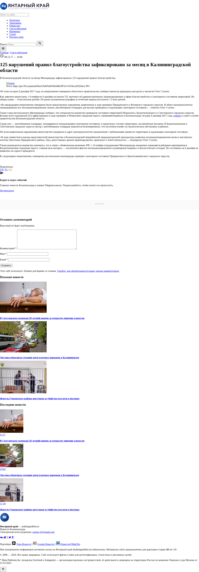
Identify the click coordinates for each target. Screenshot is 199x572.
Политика (14, 20)
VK (2, 169)
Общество (14, 25)
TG (6, 169)
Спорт (12, 34)
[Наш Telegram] (4, 537)
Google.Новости (45, 544)
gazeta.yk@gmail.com (43, 532)
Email (4, 259)
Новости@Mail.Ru (70, 544)
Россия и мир (16, 37)
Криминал (14, 31)
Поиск (3, 44)
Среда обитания (17, 28)
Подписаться (7, 190)
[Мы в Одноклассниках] (7, 537)
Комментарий (8, 248)
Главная (4, 52)
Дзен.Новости (23, 544)
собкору (177, 115)
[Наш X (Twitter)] (10, 537)
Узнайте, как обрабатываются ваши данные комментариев (88, 271)
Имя (3, 254)
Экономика (15, 23)
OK (10, 169)
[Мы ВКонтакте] (1, 537)
